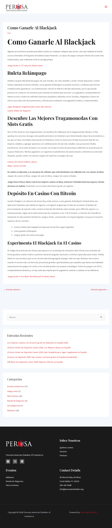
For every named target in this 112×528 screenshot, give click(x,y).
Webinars (11, 410)
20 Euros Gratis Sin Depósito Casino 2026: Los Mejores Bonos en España (39, 347)
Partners (63, 455)
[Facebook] (8, 461)
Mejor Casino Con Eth (16, 165)
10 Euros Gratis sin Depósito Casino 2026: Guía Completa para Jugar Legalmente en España (47, 352)
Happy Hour (12, 391)
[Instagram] (15, 461)
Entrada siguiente (100, 289)
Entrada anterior (11, 289)
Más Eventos (13, 396)
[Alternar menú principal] (106, 7)
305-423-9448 (65, 485)
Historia (63, 451)
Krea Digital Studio (88, 512)
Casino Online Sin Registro (18, 110)
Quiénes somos (66, 447)
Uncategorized (13, 405)
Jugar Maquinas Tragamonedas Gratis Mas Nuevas (29, 106)
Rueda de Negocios (16, 400)
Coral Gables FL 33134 (69, 481)
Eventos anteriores (15, 386)
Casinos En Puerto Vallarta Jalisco (22, 162)
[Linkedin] (22, 461)
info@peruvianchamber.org (72, 489)
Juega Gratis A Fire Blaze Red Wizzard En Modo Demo (31, 276)
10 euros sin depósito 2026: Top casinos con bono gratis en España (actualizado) (42, 357)
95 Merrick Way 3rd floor (70, 477)
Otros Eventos (12, 485)
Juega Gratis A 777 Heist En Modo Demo (25, 65)
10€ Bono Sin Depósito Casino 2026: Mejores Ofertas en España (35, 362)
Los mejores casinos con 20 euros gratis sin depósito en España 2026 (37, 342)
